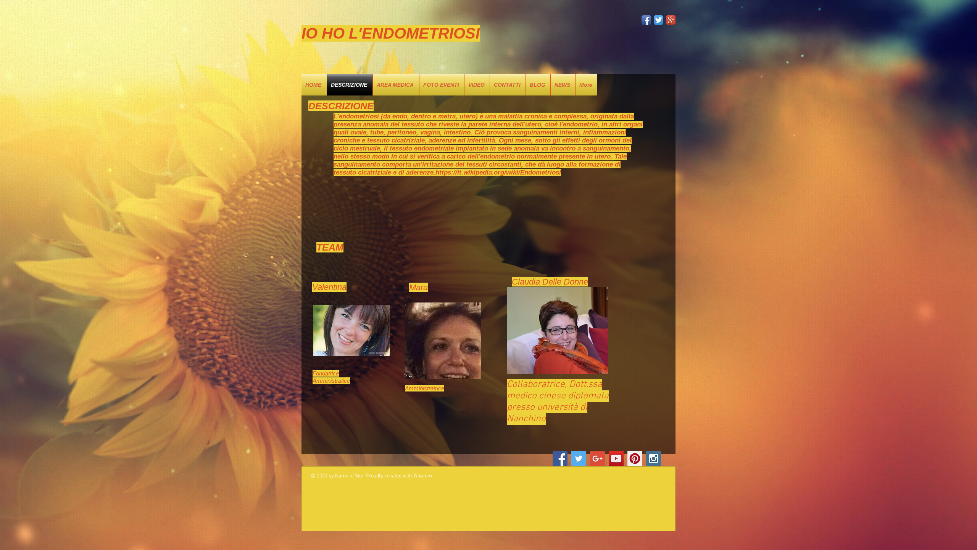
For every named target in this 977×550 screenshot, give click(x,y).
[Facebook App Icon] (646, 20)
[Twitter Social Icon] (578, 458)
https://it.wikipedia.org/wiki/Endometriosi (498, 172)
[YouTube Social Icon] (616, 458)
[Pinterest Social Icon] (634, 458)
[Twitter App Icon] (658, 20)
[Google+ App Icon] (671, 20)
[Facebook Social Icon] (560, 458)
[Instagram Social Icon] (653, 458)
